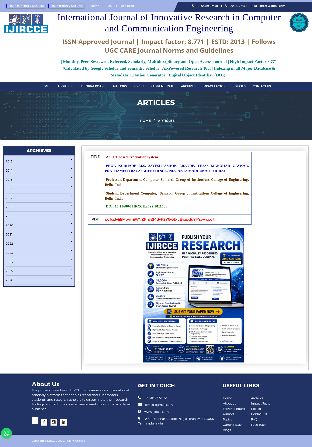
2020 (9, 225)
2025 (9, 271)
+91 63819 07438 (207, 6)
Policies (239, 86)
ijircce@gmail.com (272, 6)
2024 (9, 262)
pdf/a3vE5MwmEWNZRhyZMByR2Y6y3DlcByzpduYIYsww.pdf (159, 219)
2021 (9, 234)
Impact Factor (214, 86)
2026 (9, 280)
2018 (9, 207)
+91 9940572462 (155, 397)
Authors (120, 86)
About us (229, 403)
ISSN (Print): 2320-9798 (67, 6)
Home (95, 6)
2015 (9, 179)
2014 (9, 170)
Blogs (227, 430)
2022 (9, 243)
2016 (9, 188)
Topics (139, 86)
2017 (9, 198)
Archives (188, 86)
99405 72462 (238, 6)
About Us (65, 86)
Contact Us (262, 86)
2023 (9, 252)
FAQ (109, 6)
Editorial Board (92, 86)
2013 (9, 161)
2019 (9, 216)
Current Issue (162, 86)
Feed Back (127, 6)
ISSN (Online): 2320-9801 (27, 6)
